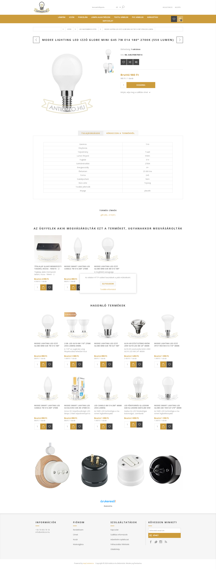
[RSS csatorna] (165, 542)
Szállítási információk (119, 534)
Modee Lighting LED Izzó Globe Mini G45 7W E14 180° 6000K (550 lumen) (46, 345)
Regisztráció (167, 7)
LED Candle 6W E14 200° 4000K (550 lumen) (108, 406)
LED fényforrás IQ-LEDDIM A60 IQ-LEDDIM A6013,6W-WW (137, 406)
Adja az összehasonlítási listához (130, 62)
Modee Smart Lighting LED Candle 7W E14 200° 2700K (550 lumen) (77, 268)
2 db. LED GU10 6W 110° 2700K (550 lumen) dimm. (77, 344)
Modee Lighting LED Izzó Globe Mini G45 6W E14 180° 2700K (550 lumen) (106, 268)
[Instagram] (160, 542)
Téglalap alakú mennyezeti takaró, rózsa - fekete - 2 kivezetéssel (48, 268)
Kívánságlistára (124, 62)
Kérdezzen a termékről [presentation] (120, 133)
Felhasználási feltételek (119, 544)
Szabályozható (70, 314)
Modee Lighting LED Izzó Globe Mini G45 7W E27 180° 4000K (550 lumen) (106, 345)
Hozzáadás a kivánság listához (49, 287)
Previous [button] (36, 467)
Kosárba (140, 85)
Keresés (123, 7)
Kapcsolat (114, 530)
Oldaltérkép (115, 549)
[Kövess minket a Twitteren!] (155, 542)
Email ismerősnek (136, 62)
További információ (108, 289)
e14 (110, 215)
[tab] (90, 133)
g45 (102, 215)
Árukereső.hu (108, 506)
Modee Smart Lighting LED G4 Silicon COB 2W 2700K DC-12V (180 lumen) (77, 407)
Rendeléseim (78, 530)
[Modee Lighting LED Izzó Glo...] (36, 40)
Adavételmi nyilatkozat (119, 539)
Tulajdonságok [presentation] (90, 133)
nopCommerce (88, 563)
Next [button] (179, 467)
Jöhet (156, 535)
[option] (108, 468)
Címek (75, 534)
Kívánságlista (78, 544)
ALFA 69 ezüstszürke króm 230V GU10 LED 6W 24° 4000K (137, 344)
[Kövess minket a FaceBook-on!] (150, 542)
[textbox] (103, 7)
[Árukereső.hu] (108, 502)
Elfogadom (108, 284)
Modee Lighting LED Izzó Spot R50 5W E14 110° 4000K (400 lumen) (166, 345)
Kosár (75, 539)
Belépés (177, 7)
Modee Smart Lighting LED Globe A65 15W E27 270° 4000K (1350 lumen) (168, 407)
